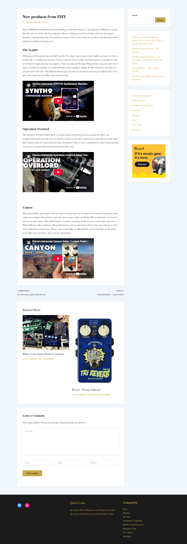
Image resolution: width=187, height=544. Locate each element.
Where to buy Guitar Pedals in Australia (43, 354)
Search (160, 19)
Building (136, 110)
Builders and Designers (142, 105)
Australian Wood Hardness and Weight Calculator (92, 509)
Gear (40, 358)
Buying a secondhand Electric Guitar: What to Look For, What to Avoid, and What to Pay (147, 40)
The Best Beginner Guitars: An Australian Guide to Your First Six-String (147, 60)
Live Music (137, 124)
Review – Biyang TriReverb (86, 389)
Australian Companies (142, 95)
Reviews (95, 394)
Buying (135, 115)
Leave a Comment (30, 358)
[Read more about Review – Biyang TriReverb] (95, 350)
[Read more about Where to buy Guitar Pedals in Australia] (46, 332)
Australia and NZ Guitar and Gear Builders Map (91, 513)
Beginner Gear (138, 100)
